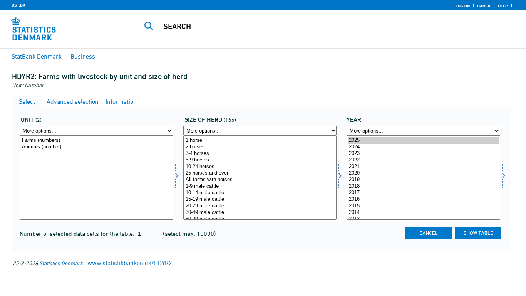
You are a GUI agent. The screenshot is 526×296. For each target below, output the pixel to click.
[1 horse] (260, 140)
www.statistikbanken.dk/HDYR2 (129, 262)
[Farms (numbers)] (96, 140)
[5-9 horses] (260, 160)
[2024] (423, 147)
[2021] (423, 166)
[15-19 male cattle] (260, 199)
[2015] (423, 206)
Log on (463, 5)
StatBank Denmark (37, 56)
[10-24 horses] (260, 166)
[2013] (423, 219)
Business (82, 56)
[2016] (423, 199)
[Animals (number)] (96, 147)
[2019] (423, 180)
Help (503, 5)
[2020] (423, 173)
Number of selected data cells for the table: (78, 233)
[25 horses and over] (260, 173)
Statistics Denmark (61, 263)
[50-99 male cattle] (260, 219)
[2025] (423, 140)
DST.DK (18, 5)
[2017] (423, 193)
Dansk (484, 5)
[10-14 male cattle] (260, 193)
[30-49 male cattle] (260, 212)
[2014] (423, 212)
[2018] (423, 186)
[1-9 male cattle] (260, 186)
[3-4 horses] (260, 153)
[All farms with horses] (260, 180)
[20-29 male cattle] (260, 206)
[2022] (423, 160)
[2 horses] (260, 147)
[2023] (423, 153)
